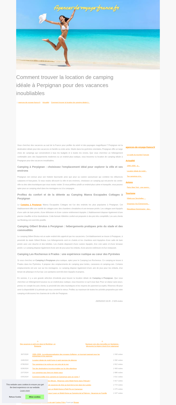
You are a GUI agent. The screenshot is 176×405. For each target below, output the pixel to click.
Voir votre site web (48, 402)
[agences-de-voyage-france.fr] (88, 35)
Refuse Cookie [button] (15, 397)
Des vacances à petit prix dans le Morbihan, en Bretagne (38, 345)
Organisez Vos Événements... (138, 204)
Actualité (46, 102)
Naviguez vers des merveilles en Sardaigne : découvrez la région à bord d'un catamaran (102, 345)
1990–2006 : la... (133, 166)
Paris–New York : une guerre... (138, 187)
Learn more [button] (25, 391)
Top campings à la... (134, 176)
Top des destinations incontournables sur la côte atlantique (54, 368)
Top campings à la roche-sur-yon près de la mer (50, 364)
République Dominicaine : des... (139, 209)
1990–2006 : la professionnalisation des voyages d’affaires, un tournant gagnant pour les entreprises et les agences (66, 355)
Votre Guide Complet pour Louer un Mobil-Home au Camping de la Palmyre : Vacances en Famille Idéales (69, 394)
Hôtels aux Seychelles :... (136, 198)
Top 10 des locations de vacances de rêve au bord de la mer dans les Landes (61, 385)
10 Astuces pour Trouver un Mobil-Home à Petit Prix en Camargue (57, 389)
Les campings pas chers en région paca (47, 372)
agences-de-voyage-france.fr (29, 102)
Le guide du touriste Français (138, 155)
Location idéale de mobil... (137, 171)
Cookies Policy (60, 402)
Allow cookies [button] (34, 397)
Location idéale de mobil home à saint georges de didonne (54, 360)
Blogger (76, 402)
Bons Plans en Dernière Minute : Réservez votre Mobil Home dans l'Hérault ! (61, 381)
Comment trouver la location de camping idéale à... (70, 102)
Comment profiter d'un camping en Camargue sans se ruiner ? (56, 377)
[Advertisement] (70, 122)
